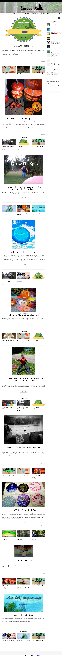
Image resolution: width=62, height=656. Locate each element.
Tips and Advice (24, 313)
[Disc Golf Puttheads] (31, 7)
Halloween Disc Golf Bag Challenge (23, 315)
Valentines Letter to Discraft (23, 252)
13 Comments (43, 525)
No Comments (43, 61)
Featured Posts (19, 508)
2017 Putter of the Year (23, 45)
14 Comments (43, 463)
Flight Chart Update (54, 24)
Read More (23, 58)
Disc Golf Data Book (45, 13)
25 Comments (43, 394)
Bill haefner (49, 81)
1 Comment (43, 573)
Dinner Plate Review (21, 73)
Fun (23, 116)
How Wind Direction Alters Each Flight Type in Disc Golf (55, 30)
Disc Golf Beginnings (36, 213)
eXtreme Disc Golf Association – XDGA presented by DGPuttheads (8, 148)
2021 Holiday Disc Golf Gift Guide (9, 213)
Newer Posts (41, 646)
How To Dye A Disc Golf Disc (22, 280)
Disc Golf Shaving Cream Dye (8, 73)
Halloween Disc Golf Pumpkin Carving (23, 118)
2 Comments (43, 134)
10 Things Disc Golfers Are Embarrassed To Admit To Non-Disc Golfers (23, 379)
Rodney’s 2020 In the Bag (7, 407)
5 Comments (43, 267)
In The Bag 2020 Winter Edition (38, 73)
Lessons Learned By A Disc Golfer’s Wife (23, 447)
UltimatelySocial (37, 655)
